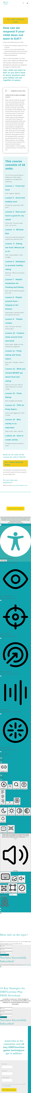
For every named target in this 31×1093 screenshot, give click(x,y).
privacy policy (7, 1085)
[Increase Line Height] (1, 776)
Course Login (18, 503)
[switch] (1, 600)
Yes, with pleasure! (9, 1090)
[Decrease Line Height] (1, 780)
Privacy (23, 499)
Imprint (17, 499)
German (7, 909)
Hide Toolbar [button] (3, 560)
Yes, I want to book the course (15, 21)
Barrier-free (12, 501)
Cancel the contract (15, 508)
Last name (4, 1070)
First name (4, 1064)
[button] (0, 525)
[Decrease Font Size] (1, 762)
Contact (5, 501)
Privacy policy (27, 964)
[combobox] (15, 520)
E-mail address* (5, 1077)
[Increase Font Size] (1, 758)
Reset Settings (4, 896)
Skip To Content (4, 894)
